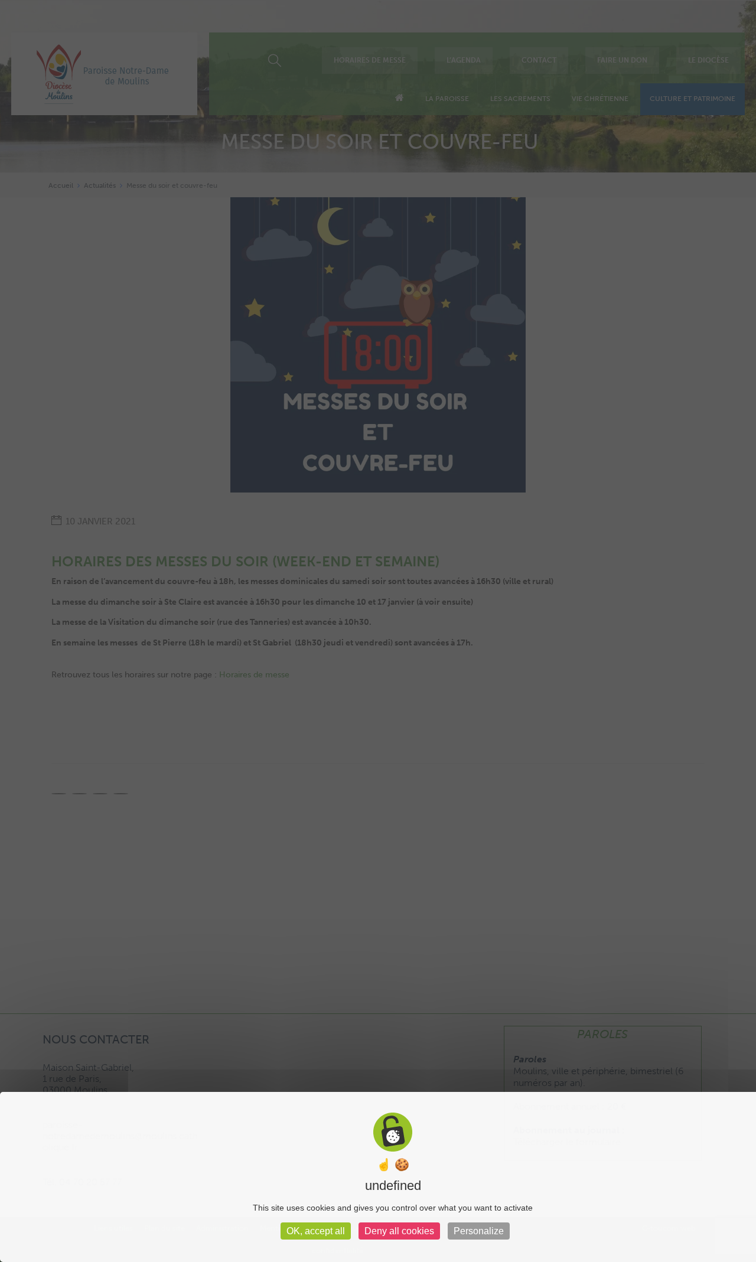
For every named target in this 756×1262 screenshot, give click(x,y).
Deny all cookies (399, 1231)
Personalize (479, 1231)
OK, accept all (315, 1231)
